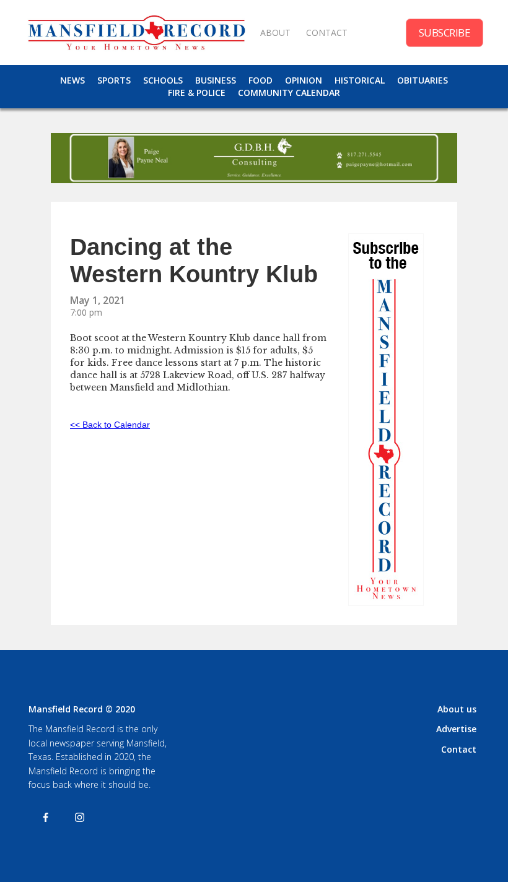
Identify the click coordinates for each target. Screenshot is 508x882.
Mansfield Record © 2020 (81, 709)
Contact (458, 749)
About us (456, 709)
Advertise (456, 729)
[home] (136, 32)
